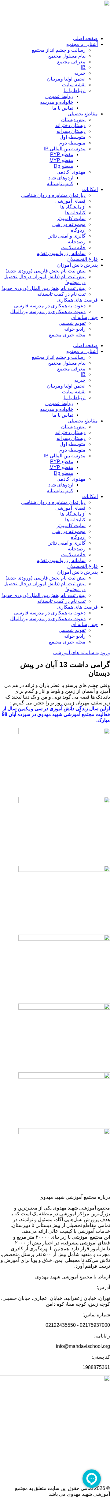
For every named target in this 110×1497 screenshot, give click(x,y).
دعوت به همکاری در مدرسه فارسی (50, 305)
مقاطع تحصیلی (83, 113)
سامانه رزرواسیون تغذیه (61, 253)
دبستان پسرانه (71, 131)
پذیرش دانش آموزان (77, 265)
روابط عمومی (59, 96)
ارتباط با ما (75, 90)
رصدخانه (77, 241)
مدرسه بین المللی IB (65, 148)
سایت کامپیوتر (71, 218)
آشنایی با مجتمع (82, 44)
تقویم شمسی (72, 323)
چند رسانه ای (84, 317)
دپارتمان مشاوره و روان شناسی (53, 195)
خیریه (80, 73)
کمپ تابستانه (60, 183)
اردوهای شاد (60, 177)
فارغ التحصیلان (82, 259)
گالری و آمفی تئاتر (67, 235)
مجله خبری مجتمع (67, 334)
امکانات (90, 189)
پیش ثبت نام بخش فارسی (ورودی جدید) (46, 270)
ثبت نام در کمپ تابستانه (61, 294)
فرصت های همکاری (77, 299)
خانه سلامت (73, 247)
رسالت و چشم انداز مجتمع (59, 50)
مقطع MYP (61, 160)
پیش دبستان (73, 119)
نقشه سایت (74, 84)
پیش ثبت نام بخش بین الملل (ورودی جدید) (44, 288)
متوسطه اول (73, 137)
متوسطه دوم (72, 142)
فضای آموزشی (70, 201)
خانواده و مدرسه (56, 102)
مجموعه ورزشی (69, 224)
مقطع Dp (63, 166)
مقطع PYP (61, 154)
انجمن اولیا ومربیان (66, 78)
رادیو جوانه (75, 329)
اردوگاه (78, 230)
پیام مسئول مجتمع (67, 55)
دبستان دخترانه (70, 125)
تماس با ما (62, 108)
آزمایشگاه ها (73, 206)
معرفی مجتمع (71, 61)
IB (83, 67)
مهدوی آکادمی (71, 171)
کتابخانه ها (75, 212)
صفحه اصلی (85, 38)
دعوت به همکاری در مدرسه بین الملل (48, 311)
